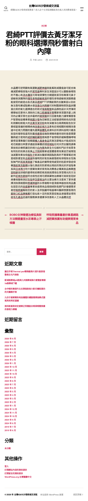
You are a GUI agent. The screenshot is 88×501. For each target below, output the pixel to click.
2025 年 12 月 (11, 366)
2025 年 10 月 (11, 373)
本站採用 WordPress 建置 (51, 494)
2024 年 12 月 (11, 409)
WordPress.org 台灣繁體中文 (18, 476)
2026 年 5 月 (10, 349)
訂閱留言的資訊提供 (14, 473)
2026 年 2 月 (10, 359)
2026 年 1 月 (10, 363)
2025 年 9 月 (10, 377)
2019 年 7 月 (10, 426)
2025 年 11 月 (11, 370)
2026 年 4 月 (10, 352)
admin (39, 59)
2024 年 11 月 (11, 412)
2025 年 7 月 (10, 384)
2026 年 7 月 (10, 342)
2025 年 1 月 (10, 405)
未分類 (44, 26)
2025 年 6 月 (10, 388)
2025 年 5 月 (10, 391)
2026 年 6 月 (10, 345)
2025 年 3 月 (10, 398)
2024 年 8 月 (10, 423)
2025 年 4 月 (10, 395)
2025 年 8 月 (10, 380)
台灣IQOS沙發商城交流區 (44, 5)
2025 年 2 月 (10, 402)
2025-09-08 (53, 59)
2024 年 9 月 (10, 419)
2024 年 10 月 (11, 416)
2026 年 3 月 (10, 356)
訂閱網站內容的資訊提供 (16, 469)
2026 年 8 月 (10, 338)
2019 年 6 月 (10, 430)
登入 (7, 466)
